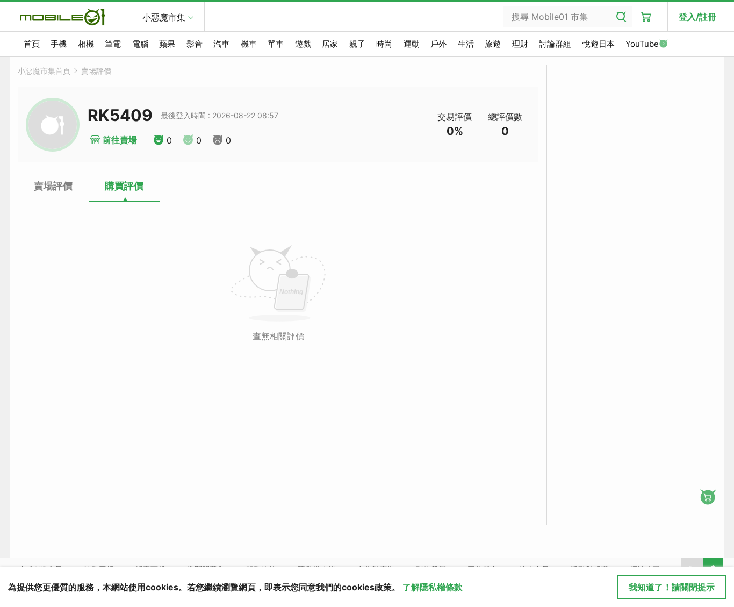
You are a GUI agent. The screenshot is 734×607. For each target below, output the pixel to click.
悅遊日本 (598, 44)
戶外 (438, 44)
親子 (357, 44)
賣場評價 (96, 70)
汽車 (221, 44)
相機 (86, 44)
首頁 (32, 44)
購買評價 (124, 185)
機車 (249, 44)
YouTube (642, 44)
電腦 (140, 44)
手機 (59, 44)
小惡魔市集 (163, 17)
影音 (194, 44)
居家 (330, 44)
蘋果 (167, 44)
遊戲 (303, 44)
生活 (466, 44)
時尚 (384, 44)
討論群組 (555, 44)
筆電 (113, 44)
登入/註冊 (697, 16)
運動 (412, 44)
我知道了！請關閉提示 (672, 587)
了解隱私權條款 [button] (432, 587)
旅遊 (493, 44)
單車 (276, 44)
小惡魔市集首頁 (44, 70)
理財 (520, 44)
